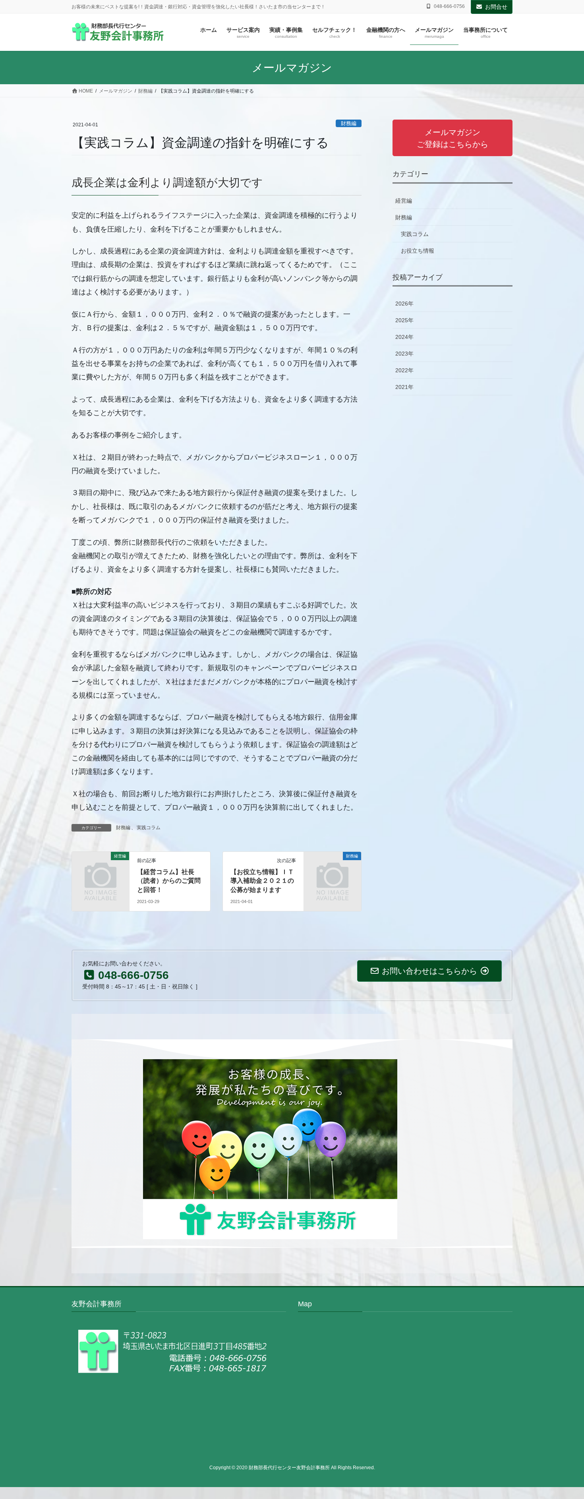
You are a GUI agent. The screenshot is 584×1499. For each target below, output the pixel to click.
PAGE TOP (563, 1447)
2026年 (404, 303)
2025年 (404, 320)
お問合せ (496, 7)
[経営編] (100, 869)
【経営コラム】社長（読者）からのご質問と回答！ (169, 880)
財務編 (348, 123)
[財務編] (332, 869)
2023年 (404, 353)
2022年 (404, 370)
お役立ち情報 (417, 251)
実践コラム (149, 827)
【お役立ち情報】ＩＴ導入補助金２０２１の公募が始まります (262, 880)
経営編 (403, 200)
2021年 (404, 387)
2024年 (404, 337)
